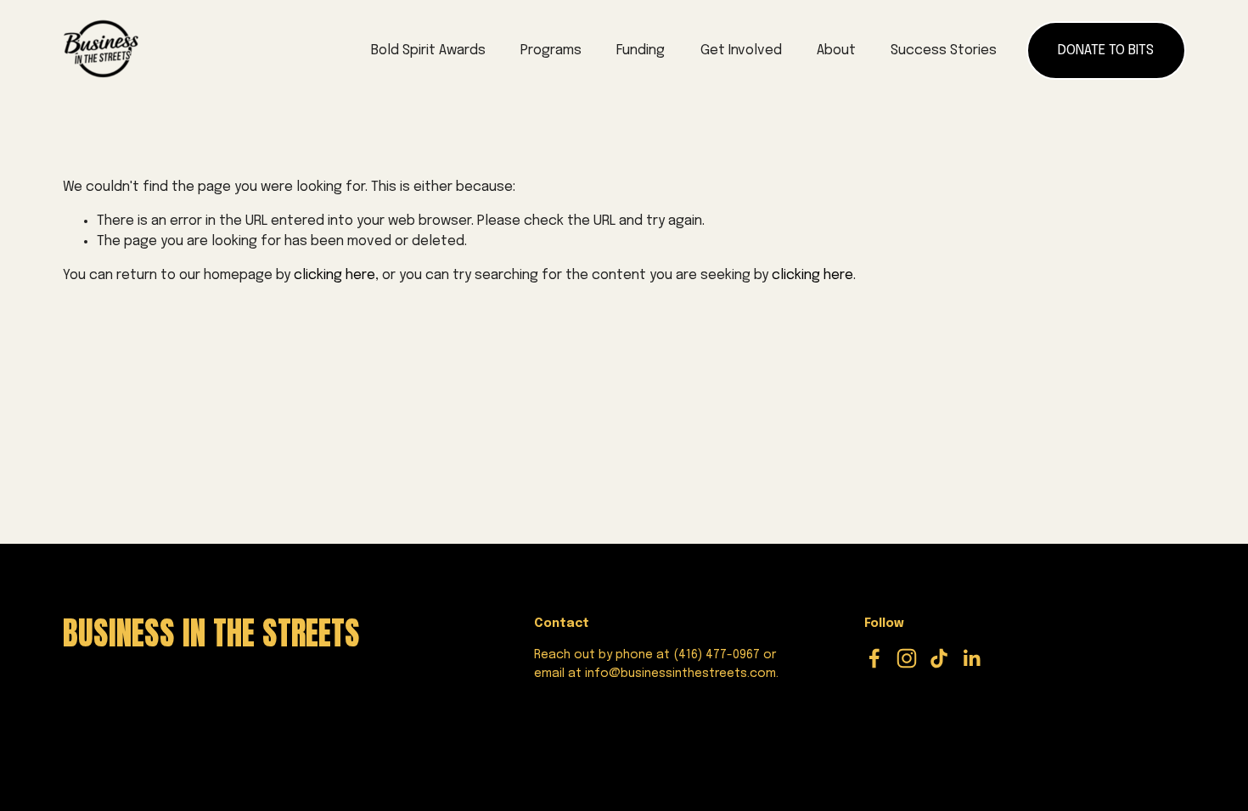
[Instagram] (907, 658)
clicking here (334, 275)
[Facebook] (874, 658)
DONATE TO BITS (1106, 50)
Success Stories (944, 50)
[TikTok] (939, 658)
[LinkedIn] (971, 658)
